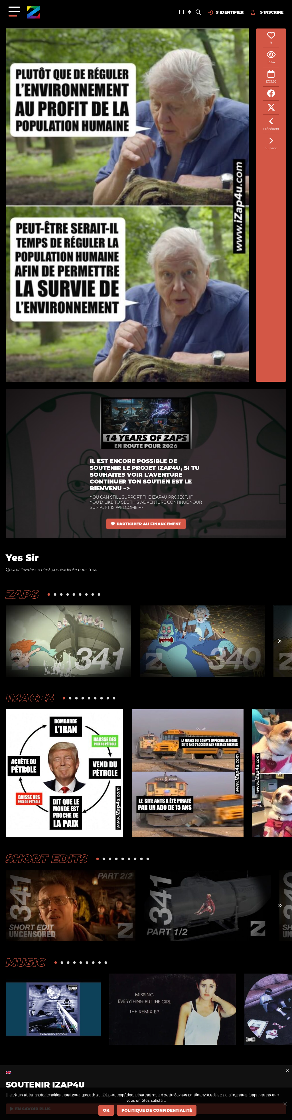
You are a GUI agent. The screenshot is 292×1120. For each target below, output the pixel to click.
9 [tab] (99, 594)
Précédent (271, 129)
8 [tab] (92, 594)
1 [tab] (48, 594)
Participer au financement (149, 524)
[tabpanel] (68, 641)
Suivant (271, 148)
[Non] (285, 1104)
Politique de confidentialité (156, 1110)
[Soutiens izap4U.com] (189, 12)
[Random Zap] (181, 12)
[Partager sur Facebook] (271, 94)
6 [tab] (80, 594)
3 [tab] (61, 594)
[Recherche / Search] (198, 12)
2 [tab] (55, 594)
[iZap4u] (33, 12)
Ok (106, 1110)
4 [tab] (67, 594)
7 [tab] (86, 594)
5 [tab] (74, 594)
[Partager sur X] (271, 108)
